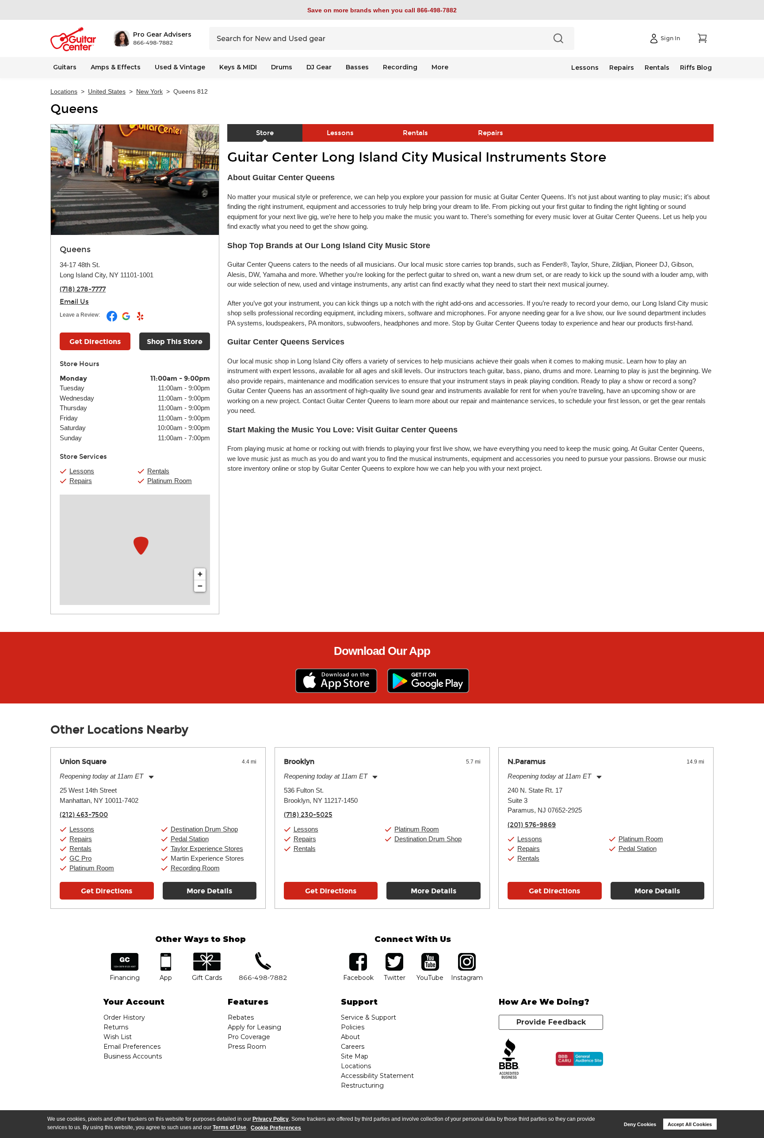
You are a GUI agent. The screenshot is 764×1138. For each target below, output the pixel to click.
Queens (74, 109)
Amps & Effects (116, 67)
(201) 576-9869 (532, 825)
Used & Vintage (180, 67)
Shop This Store (174, 341)
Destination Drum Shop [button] (204, 829)
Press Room (247, 1047)
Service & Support (368, 1017)
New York (149, 91)
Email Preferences (131, 1047)
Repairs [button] (80, 480)
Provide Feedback (551, 1022)
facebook (358, 956)
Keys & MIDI (238, 67)
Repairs (621, 68)
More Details (209, 891)
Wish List (117, 1037)
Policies (352, 1027)
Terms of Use (229, 1128)
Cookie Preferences (276, 1128)
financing (125, 956)
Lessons (585, 68)
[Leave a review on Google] (127, 320)
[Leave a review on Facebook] (112, 320)
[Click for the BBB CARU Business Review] (579, 1059)
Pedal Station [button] (190, 839)
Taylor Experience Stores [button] (207, 848)
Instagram (466, 956)
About (350, 1037)
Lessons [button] (81, 471)
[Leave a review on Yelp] (140, 320)
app (166, 956)
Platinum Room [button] (169, 480)
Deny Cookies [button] (640, 1124)
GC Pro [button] (80, 858)
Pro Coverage (249, 1037)
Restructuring (362, 1085)
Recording (400, 67)
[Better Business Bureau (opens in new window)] (509, 1059)
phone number (263, 956)
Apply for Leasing (254, 1027)
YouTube (430, 956)
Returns (115, 1027)
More (440, 67)
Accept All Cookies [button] (690, 1124)
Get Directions (95, 341)
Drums (281, 67)
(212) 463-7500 (84, 815)
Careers (352, 1047)
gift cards (206, 956)
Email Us (74, 302)
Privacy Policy (270, 1119)
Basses (357, 67)
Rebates (241, 1017)
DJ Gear (319, 67)
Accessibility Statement (377, 1076)
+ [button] (200, 573)
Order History (124, 1017)
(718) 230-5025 (308, 815)
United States (107, 91)
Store (265, 133)
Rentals (657, 68)
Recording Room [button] (195, 868)
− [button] (200, 585)
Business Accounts (132, 1056)
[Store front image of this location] (135, 180)
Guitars (64, 67)
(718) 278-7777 (83, 289)
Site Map (354, 1056)
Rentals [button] (158, 471)
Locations (63, 91)
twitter (394, 956)
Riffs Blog (696, 68)
